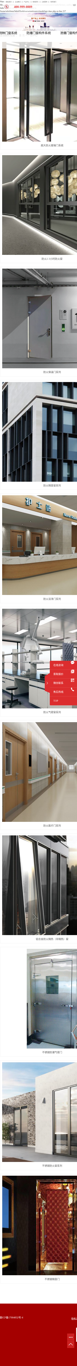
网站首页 (9, 2)
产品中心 (26, 2)
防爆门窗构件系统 (39, 33)
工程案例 (44, 2)
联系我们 (53, 2)
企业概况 (18, 2)
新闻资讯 (35, 2)
